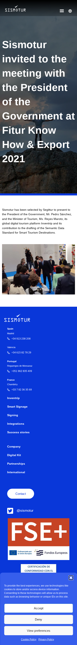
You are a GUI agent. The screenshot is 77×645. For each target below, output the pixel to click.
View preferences (38, 630)
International (16, 472)
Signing (12, 415)
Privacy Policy (46, 639)
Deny (38, 619)
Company (14, 446)
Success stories (18, 432)
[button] (71, 578)
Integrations (15, 423)
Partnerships (16, 463)
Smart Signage (17, 406)
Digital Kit (14, 455)
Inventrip (13, 398)
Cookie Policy (28, 639)
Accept (38, 608)
